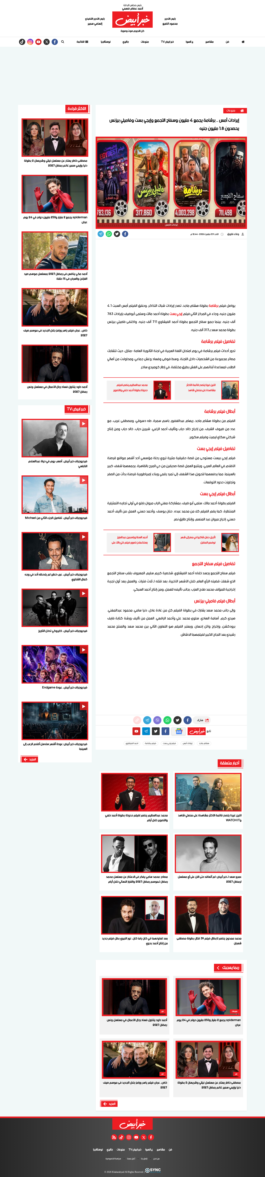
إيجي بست (176, 314)
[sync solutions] (153, 1172)
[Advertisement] (132, 76)
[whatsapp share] (109, 234)
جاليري (126, 41)
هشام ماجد (204, 743)
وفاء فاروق (233, 234)
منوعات (145, 41)
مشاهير (209, 41)
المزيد (112, 1104)
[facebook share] (125, 234)
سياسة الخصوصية (113, 1159)
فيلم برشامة (150, 743)
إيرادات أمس (187, 743)
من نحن (156, 1159)
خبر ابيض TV (167, 41)
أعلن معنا (131, 1159)
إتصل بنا (144, 1159)
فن (227, 41)
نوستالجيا (106, 41)
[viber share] (101, 234)
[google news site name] (178, 731)
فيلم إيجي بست (169, 743)
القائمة (81, 41)
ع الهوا (189, 41)
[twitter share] (117, 234)
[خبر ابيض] (132, 19)
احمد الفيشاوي (132, 743)
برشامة (213, 306)
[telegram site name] (146, 731)
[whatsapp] (137, 720)
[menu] (63, 42)
